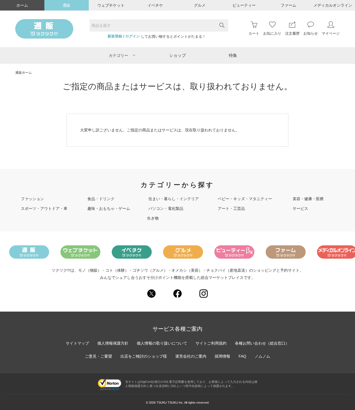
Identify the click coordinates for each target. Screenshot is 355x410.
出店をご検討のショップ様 (143, 356)
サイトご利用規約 (211, 343)
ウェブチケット (111, 5)
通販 (66, 5)
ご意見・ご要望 (98, 356)
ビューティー (244, 5)
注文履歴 (292, 33)
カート (253, 33)
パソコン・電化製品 (165, 208)
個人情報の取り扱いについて (162, 343)
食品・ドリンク (101, 199)
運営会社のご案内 (190, 356)
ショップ (177, 55)
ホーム (22, 5)
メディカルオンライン (332, 5)
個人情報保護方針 (112, 343)
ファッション (32, 199)
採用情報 (222, 356)
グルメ (200, 5)
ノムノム (262, 356)
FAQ (242, 356)
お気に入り (272, 33)
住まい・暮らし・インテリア (173, 199)
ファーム (288, 5)
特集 (233, 55)
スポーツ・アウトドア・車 (44, 208)
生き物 (153, 218)
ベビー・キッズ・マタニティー (245, 199)
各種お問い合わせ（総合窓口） (262, 343)
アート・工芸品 (231, 208)
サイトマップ (77, 343)
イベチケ (155, 5)
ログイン (132, 36)
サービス (300, 208)
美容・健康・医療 (308, 199)
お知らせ (310, 33)
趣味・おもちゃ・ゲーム (108, 208)
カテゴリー (118, 55)
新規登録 (115, 36)
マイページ (331, 33)
